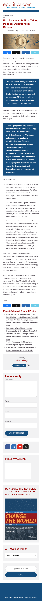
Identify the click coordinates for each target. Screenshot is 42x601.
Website (8, 421)
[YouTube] (20, 446)
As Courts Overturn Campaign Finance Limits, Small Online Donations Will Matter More (22, 322)
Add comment (30, 31)
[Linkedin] (13, 446)
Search (21, 575)
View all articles (19, 365)
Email (7, 411)
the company (22, 110)
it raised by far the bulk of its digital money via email (22, 213)
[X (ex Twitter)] (26, 446)
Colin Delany (10, 31)
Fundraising (8, 15)
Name (8, 401)
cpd (5, 300)
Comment (9, 380)
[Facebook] (7, 446)
